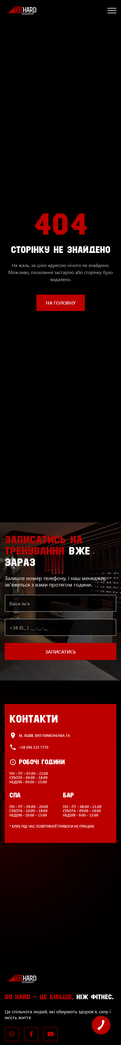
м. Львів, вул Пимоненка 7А (44, 735)
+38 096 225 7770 (33, 747)
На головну (60, 303)
